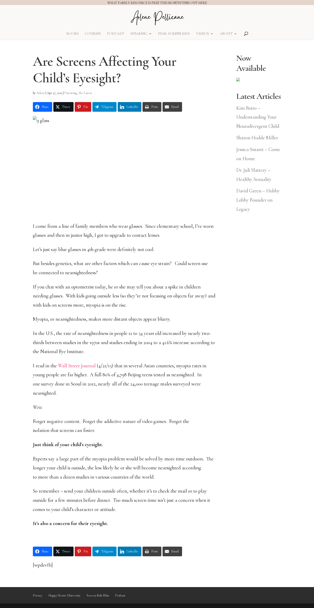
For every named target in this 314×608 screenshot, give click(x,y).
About (226, 34)
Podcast (115, 34)
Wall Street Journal (77, 366)
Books (72, 34)
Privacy (37, 595)
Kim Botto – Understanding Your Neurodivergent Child (257, 117)
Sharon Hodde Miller (257, 138)
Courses (93, 34)
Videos (202, 34)
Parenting (70, 93)
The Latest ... (86, 93)
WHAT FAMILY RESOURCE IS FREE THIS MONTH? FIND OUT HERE (157, 3)
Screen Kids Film (98, 595)
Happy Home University (64, 595)
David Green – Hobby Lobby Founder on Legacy (258, 200)
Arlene (40, 93)
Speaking (138, 34)
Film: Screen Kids (174, 34)
